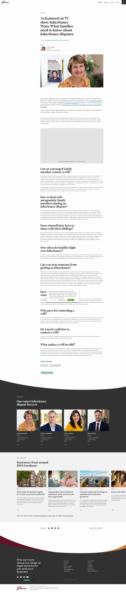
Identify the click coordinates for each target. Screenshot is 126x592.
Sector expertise (68, 566)
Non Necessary (66, 161)
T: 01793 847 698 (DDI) (46, 437)
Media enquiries (91, 569)
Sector (117, 2)
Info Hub (89, 562)
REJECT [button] (61, 299)
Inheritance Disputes (50, 40)
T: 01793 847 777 (44, 439)
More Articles (56, 50)
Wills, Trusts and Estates (63, 40)
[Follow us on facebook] (21, 577)
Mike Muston (92, 433)
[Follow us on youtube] (27, 577)
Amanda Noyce (95, 101)
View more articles (96, 528)
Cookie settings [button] (53, 299)
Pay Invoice (67, 571)
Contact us (90, 568)
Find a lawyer (91, 560)
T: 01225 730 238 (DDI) (22, 437)
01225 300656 (50, 365)
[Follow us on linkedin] (24, 577)
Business (100, 2)
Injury (112, 2)
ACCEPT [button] (71, 299)
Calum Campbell (46, 433)
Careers (89, 563)
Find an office (67, 567)
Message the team (47, 372)
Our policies (90, 566)
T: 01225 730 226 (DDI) (69, 437)
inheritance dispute (72, 103)
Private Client (52, 516)
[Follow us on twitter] (17, 577)
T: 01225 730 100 (21, 439)
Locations (90, 565)
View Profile (50, 50)
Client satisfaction (68, 569)
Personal (106, 2)
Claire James (68, 433)
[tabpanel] (31, 492)
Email (18, 441)
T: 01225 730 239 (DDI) (93, 437)
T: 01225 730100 (68, 439)
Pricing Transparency (93, 571)
